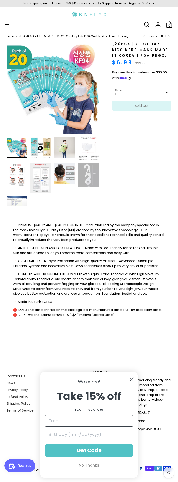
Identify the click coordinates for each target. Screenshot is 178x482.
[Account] (158, 22)
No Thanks (89, 465)
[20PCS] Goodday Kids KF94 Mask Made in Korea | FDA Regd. (93, 36)
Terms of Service (20, 410)
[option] (53, 89)
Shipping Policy (18, 403)
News (11, 383)
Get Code (89, 450)
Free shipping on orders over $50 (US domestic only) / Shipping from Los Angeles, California (89, 3)
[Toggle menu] (7, 24)
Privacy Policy (17, 389)
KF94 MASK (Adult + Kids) (34, 36)
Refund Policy (17, 396)
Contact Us (16, 376)
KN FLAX (34, 470)
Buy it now (142, 118)
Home (10, 36)
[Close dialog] (132, 379)
